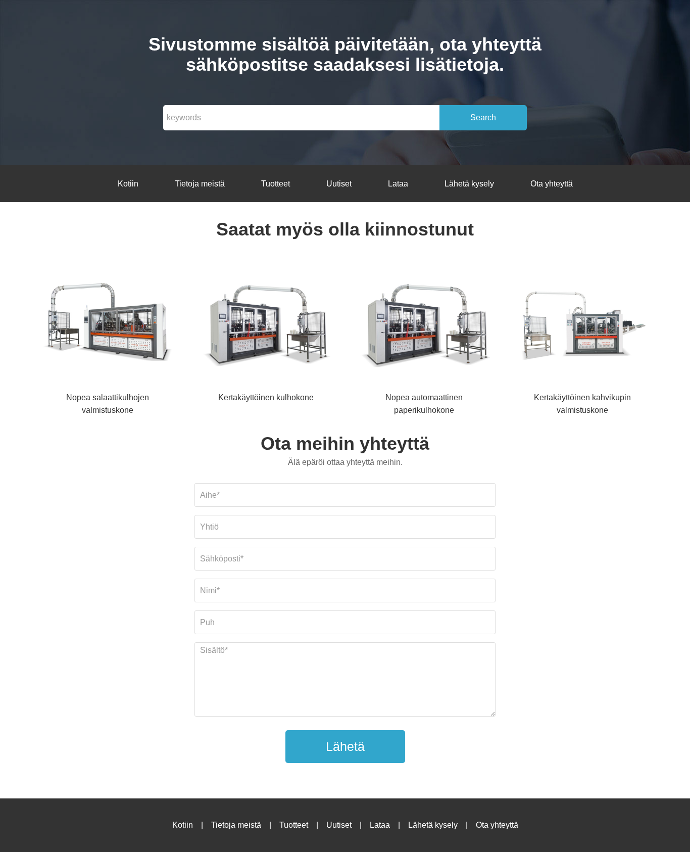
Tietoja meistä (200, 183)
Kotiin (128, 183)
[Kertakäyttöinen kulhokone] (265, 323)
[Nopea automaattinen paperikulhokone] (424, 323)
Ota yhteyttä (551, 183)
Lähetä (345, 746)
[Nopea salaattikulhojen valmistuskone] (107, 323)
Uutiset (339, 183)
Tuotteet (275, 183)
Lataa (398, 183)
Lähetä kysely (469, 183)
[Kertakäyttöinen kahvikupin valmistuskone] (582, 323)
